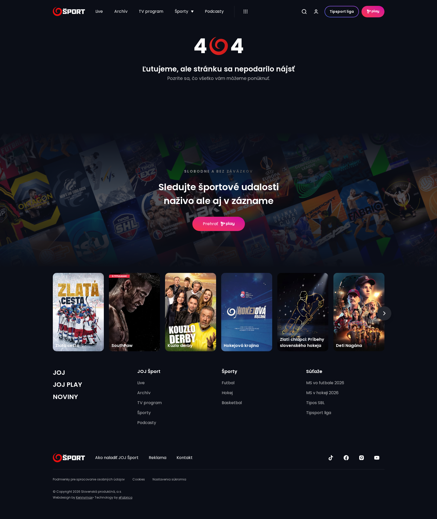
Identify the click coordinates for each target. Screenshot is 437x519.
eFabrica (125, 497)
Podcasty (214, 11)
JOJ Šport (148, 371)
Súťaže (314, 371)
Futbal (228, 383)
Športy (181, 11)
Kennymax (84, 497)
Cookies (138, 479)
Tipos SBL (315, 403)
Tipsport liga (342, 11)
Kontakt (185, 458)
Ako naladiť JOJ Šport (117, 458)
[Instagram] (361, 457)
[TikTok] (331, 457)
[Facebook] (346, 457)
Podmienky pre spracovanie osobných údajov (89, 479)
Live (99, 11)
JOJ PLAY (67, 384)
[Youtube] (376, 457)
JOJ (59, 372)
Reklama (157, 458)
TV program (151, 11)
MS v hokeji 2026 (322, 393)
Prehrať (210, 224)
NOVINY (65, 396)
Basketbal (232, 403)
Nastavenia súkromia (169, 479)
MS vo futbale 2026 (325, 383)
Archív (121, 11)
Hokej (227, 393)
